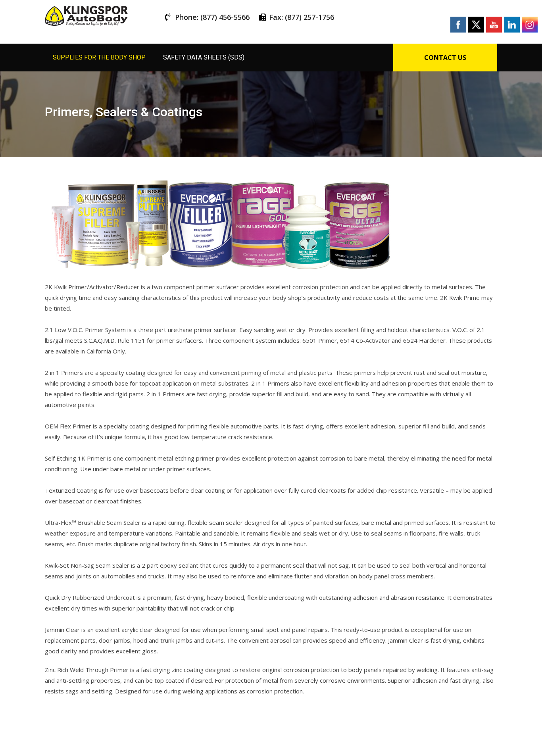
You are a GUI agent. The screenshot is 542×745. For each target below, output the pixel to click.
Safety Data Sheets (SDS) (203, 57)
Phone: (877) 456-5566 (212, 17)
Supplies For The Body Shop (99, 57)
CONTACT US (445, 57)
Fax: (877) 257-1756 (301, 17)
